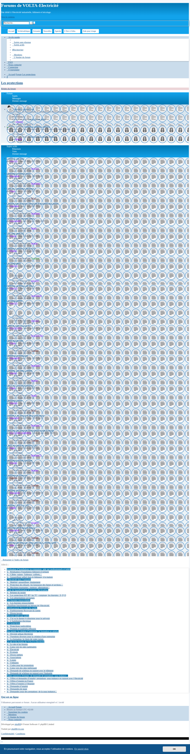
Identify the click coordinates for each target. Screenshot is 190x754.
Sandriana (14, 206)
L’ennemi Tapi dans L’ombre (19, 370)
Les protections (12, 83)
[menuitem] (21, 42)
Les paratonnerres (14, 301)
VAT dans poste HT (15, 233)
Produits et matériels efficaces (37, 127)
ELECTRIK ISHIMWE (20, 433)
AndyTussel (36, 296)
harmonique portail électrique (19, 460)
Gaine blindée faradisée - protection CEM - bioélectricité (31, 542)
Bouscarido (15, 493)
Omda (12, 388)
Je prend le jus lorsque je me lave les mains (25, 415)
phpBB (18, 724)
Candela (34, 350)
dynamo (13, 463)
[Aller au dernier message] (40, 168)
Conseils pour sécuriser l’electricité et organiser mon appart (32, 203)
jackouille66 (15, 221)
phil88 (13, 508)
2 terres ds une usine (37, 119)
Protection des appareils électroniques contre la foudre (30, 430)
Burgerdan (14, 176)
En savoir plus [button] (81, 749)
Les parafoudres (14, 263)
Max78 (19, 139)
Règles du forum (8, 89)
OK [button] (174, 749)
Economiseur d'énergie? (17, 475)
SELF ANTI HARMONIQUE (20, 385)
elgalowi (35, 523)
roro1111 (19, 122)
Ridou (34, 228)
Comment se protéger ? (17, 490)
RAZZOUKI (16, 328)
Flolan (13, 343)
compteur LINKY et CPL (18, 505)
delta (12, 545)
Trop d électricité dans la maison (21, 527)
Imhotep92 (14, 358)
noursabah (14, 530)
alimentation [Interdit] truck (19, 173)
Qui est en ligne (9, 697)
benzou (13, 236)
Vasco (12, 191)
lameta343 (14, 418)
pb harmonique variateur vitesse (20, 218)
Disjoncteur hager (14, 400)
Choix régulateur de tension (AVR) (22, 445)
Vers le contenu (8, 17)
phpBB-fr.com (17, 729)
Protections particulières (23, 109)
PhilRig (13, 251)
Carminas (35, 258)
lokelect (13, 373)
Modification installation (17, 355)
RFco (33, 198)
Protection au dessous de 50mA (20, 286)
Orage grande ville (15, 340)
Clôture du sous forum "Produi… (42, 137)
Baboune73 (36, 425)
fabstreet (13, 403)
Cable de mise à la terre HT (19, 325)
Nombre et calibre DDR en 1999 (21, 248)
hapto (12, 448)
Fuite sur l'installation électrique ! (21, 188)
